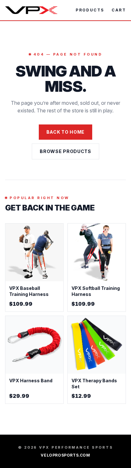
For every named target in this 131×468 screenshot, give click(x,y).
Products (90, 10)
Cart (119, 10)
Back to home (65, 132)
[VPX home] (31, 10)
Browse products (65, 151)
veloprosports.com (65, 455)
